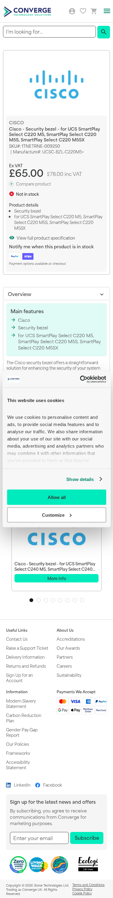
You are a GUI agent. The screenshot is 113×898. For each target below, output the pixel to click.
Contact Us (16, 639)
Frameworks (18, 753)
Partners (65, 657)
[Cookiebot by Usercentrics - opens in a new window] (80, 379)
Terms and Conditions (88, 884)
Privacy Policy (82, 888)
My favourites (83, 11)
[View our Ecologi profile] (88, 864)
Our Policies (17, 744)
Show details (80, 479)
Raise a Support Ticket (27, 648)
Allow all (57, 497)
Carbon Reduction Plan (23, 718)
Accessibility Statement (18, 764)
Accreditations (71, 639)
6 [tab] (67, 600)
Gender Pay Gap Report (22, 732)
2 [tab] (38, 600)
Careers (64, 666)
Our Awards (68, 648)
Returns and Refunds (26, 666)
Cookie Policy (82, 892)
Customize (53, 514)
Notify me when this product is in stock (51, 246)
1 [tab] (31, 600)
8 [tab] (82, 600)
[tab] (56, 293)
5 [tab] (60, 600)
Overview (19, 294)
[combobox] (49, 32)
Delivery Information (25, 657)
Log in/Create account (72, 11)
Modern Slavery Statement (21, 703)
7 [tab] (75, 600)
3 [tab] (46, 600)
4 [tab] (53, 600)
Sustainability (69, 675)
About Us (65, 630)
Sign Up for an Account (19, 677)
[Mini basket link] (94, 11)
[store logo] (28, 11)
